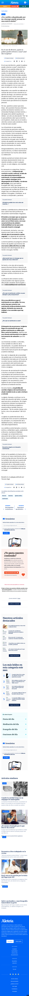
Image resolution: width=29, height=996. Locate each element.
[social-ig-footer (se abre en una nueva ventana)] (18, 974)
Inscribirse (6, 533)
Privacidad (14, 991)
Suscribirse (10, 941)
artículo (12, 477)
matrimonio (5, 498)
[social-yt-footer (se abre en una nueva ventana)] (10, 974)
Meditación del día (11, 724)
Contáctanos (14, 988)
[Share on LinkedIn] (16, 61)
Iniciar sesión (18, 941)
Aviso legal (14, 986)
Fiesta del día (8, 719)
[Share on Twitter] (19, 61)
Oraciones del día (10, 734)
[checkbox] (3, 528)
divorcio (4, 495)
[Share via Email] (21, 61)
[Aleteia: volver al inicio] (14, 2)
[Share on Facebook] (14, 61)
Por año (14, 969)
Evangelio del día (10, 729)
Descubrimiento (14, 954)
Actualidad (14, 949)
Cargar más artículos (14, 655)
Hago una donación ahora (10, 572)
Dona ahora (13, 6)
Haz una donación (14, 981)
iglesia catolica (18, 495)
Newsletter (14, 961)
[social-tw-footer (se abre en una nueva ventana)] (15, 974)
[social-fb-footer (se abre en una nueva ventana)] (13, 974)
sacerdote (5, 886)
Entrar (19, 598)
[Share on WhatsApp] (24, 61)
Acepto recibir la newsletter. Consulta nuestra (14, 529)
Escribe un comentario (14, 603)
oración (4, 861)
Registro (5, 6)
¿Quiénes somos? (14, 983)
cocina (4, 837)
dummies (10, 495)
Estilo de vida (14, 953)
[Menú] (5, 2)
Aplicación (14, 963)
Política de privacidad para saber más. (14, 529)
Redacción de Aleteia (18, 24)
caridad (4, 783)
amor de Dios (6, 811)
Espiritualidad (4, 11)
